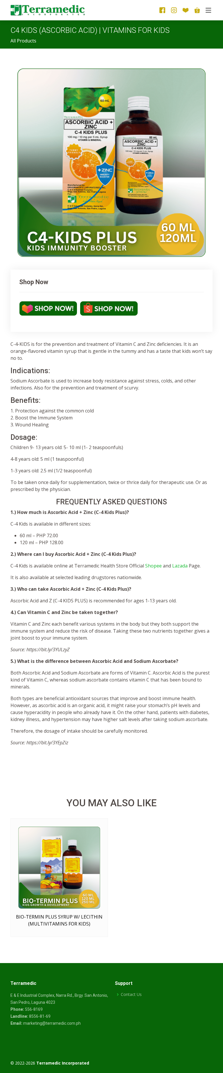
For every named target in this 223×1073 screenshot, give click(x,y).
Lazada (180, 566)
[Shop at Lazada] (94, 927)
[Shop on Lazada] (48, 308)
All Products (23, 41)
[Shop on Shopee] (108, 308)
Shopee (154, 566)
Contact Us (131, 994)
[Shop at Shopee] (82, 927)
